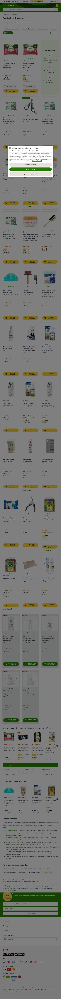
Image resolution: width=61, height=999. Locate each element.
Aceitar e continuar (30, 169)
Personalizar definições (30, 164)
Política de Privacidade (37, 160)
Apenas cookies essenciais (30, 174)
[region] (30, 161)
